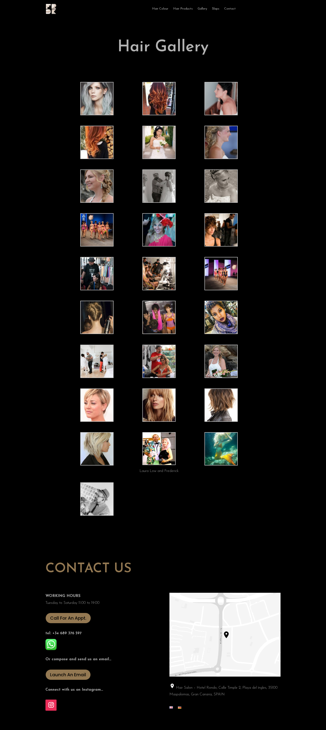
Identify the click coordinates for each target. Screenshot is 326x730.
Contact (230, 8)
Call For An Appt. (68, 618)
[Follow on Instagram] (51, 705)
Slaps (215, 8)
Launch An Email (68, 675)
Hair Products (183, 8)
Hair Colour (160, 8)
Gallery (202, 8)
